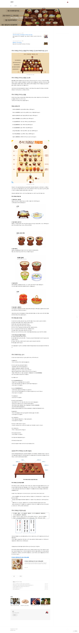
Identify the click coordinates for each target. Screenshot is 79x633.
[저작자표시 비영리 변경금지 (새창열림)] (24, 576)
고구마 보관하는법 (16, 589)
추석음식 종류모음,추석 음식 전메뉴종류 (20, 557)
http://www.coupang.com (17, 33)
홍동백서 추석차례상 (17, 42)
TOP (68, 629)
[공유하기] (15, 576)
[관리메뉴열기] (77, 316)
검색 (65, 2)
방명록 (15, 5)
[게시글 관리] (17, 576)
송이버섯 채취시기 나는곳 (17, 587)
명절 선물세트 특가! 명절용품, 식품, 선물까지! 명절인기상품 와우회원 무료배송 (27, 37)
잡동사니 (14, 581)
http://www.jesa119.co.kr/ (17, 40)
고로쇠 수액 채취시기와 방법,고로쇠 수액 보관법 (21, 583)
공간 (11, 2)
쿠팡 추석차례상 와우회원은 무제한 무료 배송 (22, 34)
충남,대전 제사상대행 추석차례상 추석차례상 (21, 44)
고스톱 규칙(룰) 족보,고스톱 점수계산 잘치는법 (21, 586)
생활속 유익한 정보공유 (15, 612)
